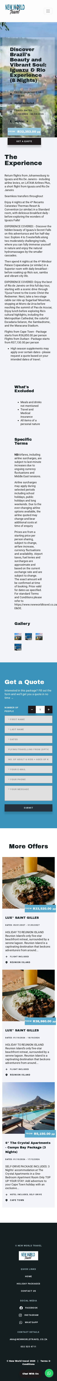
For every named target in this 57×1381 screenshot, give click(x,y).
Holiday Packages (28, 1283)
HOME (28, 1276)
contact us (28, 1291)
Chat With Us (30, 1374)
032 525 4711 (28, 1346)
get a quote (24, 141)
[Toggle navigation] (48, 11)
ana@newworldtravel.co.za (28, 1339)
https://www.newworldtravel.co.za (35, 604)
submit (28, 808)
